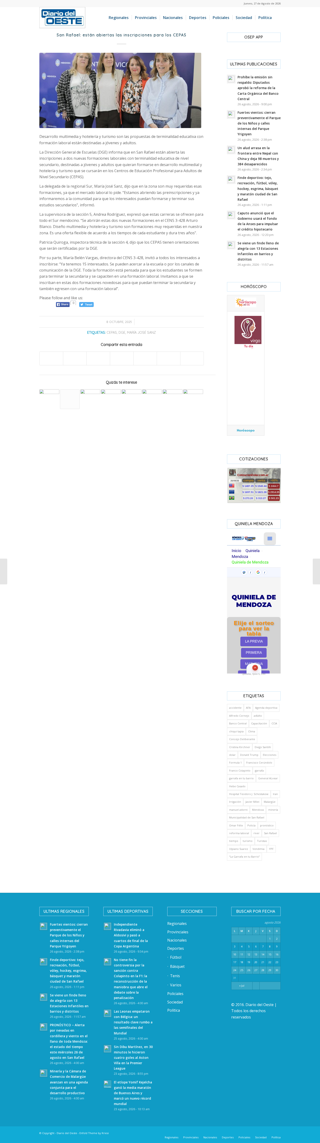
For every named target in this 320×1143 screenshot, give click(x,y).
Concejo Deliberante (242, 739)
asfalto (258, 715)
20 (255, 962)
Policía (251, 825)
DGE (122, 332)
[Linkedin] (227, 1132)
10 (234, 954)
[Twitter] (234, 1132)
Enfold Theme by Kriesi (94, 1133)
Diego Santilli (263, 747)
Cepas (112, 332)
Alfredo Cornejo (239, 715)
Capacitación (259, 723)
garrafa (259, 770)
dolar (232, 755)
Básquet (177, 966)
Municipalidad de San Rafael (246, 817)
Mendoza (258, 809)
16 (276, 954)
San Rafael (270, 833)
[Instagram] (249, 1132)
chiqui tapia (236, 731)
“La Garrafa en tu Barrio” (244, 856)
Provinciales (177, 932)
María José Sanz (141, 332)
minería (273, 809)
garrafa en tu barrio (241, 778)
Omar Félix (236, 825)
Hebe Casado (237, 786)
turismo (248, 841)
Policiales (175, 993)
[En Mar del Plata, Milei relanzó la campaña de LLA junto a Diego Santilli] (3, 571)
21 (262, 962)
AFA (248, 707)
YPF (271, 849)
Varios (175, 985)
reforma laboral (239, 833)
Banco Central (238, 723)
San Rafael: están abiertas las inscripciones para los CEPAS (121, 35)
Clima (251, 731)
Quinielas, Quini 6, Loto (253, 674)
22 (269, 962)
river (256, 833)
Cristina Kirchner (239, 747)
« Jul (241, 985)
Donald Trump (249, 755)
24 (234, 970)
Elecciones (269, 755)
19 (248, 962)
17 (234, 962)
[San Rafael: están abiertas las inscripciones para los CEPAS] (121, 90)
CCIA (274, 723)
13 (255, 954)
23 (276, 962)
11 (241, 954)
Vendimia (258, 849)
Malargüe (269, 801)
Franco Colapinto (239, 770)
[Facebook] (220, 1132)
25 (241, 970)
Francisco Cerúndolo (259, 762)
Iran (275, 794)
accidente (235, 707)
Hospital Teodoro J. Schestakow (248, 794)
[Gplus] (270, 1132)
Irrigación (235, 801)
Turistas (262, 841)
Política (173, 1010)
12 (248, 954)
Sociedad (175, 1002)
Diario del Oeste (67, 1133)
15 (269, 954)
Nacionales (177, 940)
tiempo (233, 841)
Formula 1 (235, 762)
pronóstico (267, 825)
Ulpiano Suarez (238, 849)
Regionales (177, 923)
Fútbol (175, 957)
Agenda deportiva (266, 707)
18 (241, 962)
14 (262, 954)
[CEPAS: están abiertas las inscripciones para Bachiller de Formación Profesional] (111, 399)
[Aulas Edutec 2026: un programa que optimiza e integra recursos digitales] (90, 399)
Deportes (175, 948)
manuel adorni (238, 809)
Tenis (175, 975)
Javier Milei (252, 801)
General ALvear (268, 778)
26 (248, 970)
